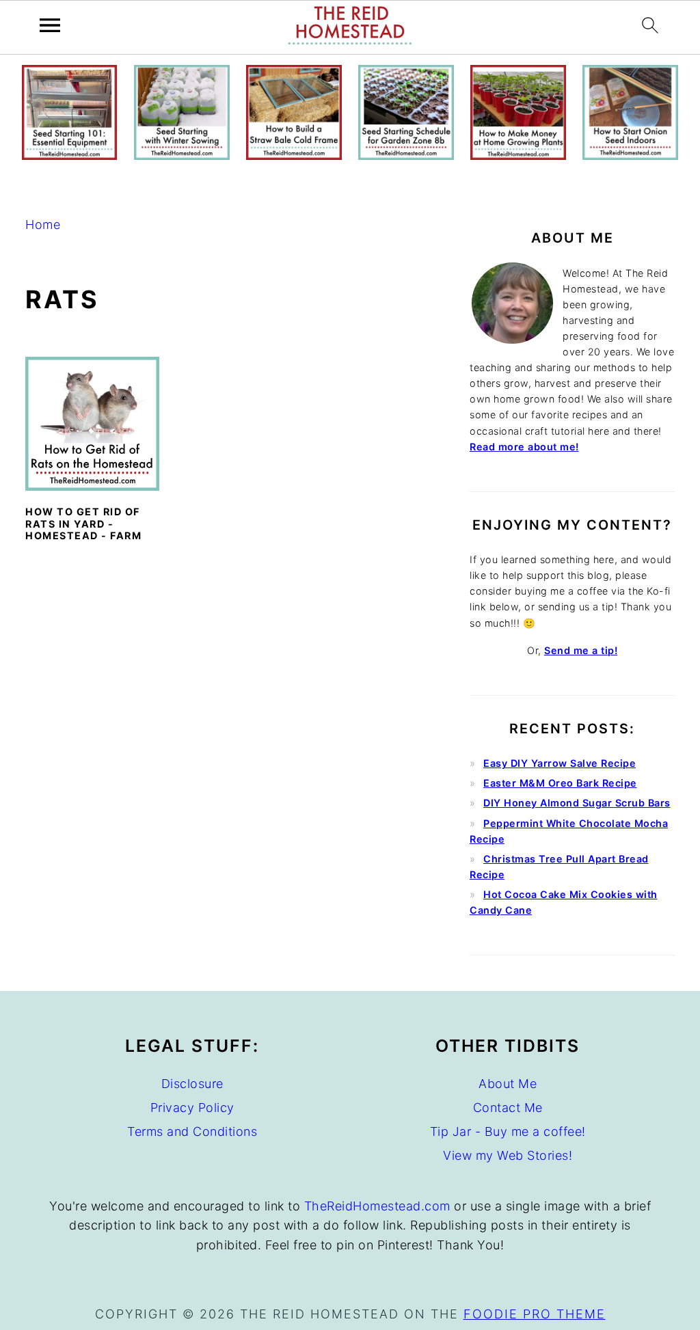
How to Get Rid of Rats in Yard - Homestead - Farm (83, 523)
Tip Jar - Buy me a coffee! (508, 1131)
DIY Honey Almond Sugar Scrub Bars (577, 803)
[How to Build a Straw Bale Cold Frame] (293, 155)
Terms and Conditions (192, 1131)
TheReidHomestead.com (377, 1206)
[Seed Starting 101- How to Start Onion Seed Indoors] (629, 155)
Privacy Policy (192, 1107)
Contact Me (508, 1107)
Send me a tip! (580, 650)
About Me (508, 1083)
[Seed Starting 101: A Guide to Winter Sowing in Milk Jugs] (181, 155)
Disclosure (192, 1083)
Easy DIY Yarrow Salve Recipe (559, 763)
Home (42, 224)
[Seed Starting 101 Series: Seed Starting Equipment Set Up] (69, 155)
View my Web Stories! (507, 1155)
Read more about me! (524, 446)
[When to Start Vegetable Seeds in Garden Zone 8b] (405, 155)
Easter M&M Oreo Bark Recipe (560, 783)
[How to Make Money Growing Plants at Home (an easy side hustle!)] (517, 155)
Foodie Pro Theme (534, 1314)
